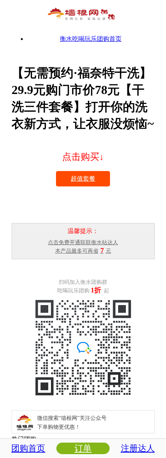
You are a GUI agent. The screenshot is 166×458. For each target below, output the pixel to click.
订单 (83, 448)
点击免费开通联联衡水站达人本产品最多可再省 (83, 247)
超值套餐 (83, 178)
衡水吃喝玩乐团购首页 (91, 38)
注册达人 (138, 448)
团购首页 (28, 448)
